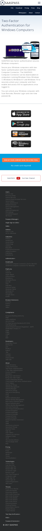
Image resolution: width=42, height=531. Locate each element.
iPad (7, 284)
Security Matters (11, 458)
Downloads (9, 262)
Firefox (8, 304)
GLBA (7, 330)
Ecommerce (9, 255)
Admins (8, 229)
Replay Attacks (10, 509)
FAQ (12, 8)
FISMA (7, 332)
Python (8, 350)
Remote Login (10, 472)
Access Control (10, 372)
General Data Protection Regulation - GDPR (20, 327)
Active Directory (11, 365)
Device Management (12, 206)
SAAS (7, 421)
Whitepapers (22, 13)
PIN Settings (9, 212)
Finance (8, 238)
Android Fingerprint (12, 210)
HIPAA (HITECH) (11, 319)
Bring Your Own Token (13, 378)
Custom (8, 354)
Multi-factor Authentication (14, 401)
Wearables (9, 293)
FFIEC (7, 318)
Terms (8, 456)
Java (7, 347)
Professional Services (13, 249)
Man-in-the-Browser (12, 496)
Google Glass (10, 295)
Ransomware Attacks (12, 507)
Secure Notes (10, 201)
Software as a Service (12, 434)
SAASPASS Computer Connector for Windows (20, 265)
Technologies (10, 461)
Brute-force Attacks (12, 489)
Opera (8, 305)
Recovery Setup (11, 195)
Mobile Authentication (13, 398)
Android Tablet (10, 287)
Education (9, 248)
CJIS (7, 336)
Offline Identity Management (15, 405)
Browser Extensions (12, 300)
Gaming (8, 246)
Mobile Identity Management (15, 400)
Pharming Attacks (11, 503)
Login (7, 396)
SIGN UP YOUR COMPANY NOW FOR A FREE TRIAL (21, 160)
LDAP (7, 394)
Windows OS (10, 291)
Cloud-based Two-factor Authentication (19, 381)
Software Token (11, 436)
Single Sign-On (10, 478)
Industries (9, 237)
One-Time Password (12, 474)
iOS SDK (8, 356)
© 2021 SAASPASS (10, 525)
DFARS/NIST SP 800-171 (13, 329)
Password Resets (11, 418)
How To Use (9, 231)
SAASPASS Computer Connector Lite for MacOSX (21, 264)
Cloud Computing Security (14, 379)
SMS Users (9, 483)
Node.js (8, 348)
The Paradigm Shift (12, 442)
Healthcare (9, 240)
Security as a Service (12, 425)
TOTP (7, 438)
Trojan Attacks (10, 511)
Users (7, 192)
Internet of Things (11, 390)
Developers (9, 341)
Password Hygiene (12, 410)
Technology (9, 244)
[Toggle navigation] (39, 3)
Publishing (9, 253)
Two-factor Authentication (14, 368)
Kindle (8, 296)
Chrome (8, 302)
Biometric (9, 374)
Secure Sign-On (10, 480)
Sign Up (8, 431)
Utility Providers (11, 251)
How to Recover (11, 197)
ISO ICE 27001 (10, 321)
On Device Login (11, 471)
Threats (8, 487)
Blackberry (9, 278)
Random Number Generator (15, 420)
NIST (7, 338)
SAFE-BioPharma (11, 325)
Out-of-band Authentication (15, 409)
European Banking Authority (15, 316)
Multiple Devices (11, 205)
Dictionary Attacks (11, 492)
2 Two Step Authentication (14, 370)
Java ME (8, 282)
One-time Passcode (12, 407)
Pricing (27, 8)
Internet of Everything (13, 392)
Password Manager (12, 412)
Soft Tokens (9, 432)
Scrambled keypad (12, 214)
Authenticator (10, 258)
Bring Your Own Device (13, 376)
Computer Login (11, 476)
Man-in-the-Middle (12, 498)
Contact (37, 13)
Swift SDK (9, 359)
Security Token (10, 429)
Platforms (9, 269)
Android (8, 273)
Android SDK (10, 358)
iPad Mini (9, 285)
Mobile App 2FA (11, 467)
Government (10, 242)
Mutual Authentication (13, 403)
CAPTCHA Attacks (11, 490)
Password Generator (12, 521)
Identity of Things (11, 385)
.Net (7, 352)
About (31, 13)
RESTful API (9, 345)
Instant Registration (12, 481)
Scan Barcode (10, 465)
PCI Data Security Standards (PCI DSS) (18, 323)
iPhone (8, 271)
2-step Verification (12, 367)
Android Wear (10, 276)
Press (33, 8)
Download (19, 8)
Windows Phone (11, 280)
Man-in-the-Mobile (12, 500)
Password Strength (12, 414)
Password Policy (11, 416)
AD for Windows (11, 233)
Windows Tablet (11, 289)
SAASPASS (12, 3)
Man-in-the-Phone (11, 501)
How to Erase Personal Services (16, 199)
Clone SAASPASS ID (12, 203)
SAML (7, 423)
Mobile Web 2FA (11, 469)
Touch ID (8, 208)
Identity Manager (11, 389)
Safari (7, 307)
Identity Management (12, 387)
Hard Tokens (10, 383)
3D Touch (9, 216)
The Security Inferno (12, 440)
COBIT (8, 334)
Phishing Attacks (11, 505)
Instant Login (10, 463)
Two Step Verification (12, 514)
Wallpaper (9, 452)
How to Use (9, 194)
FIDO (7, 517)
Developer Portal (11, 343)
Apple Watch (10, 274)
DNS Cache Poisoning (12, 494)
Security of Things (11, 427)
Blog (38, 8)
